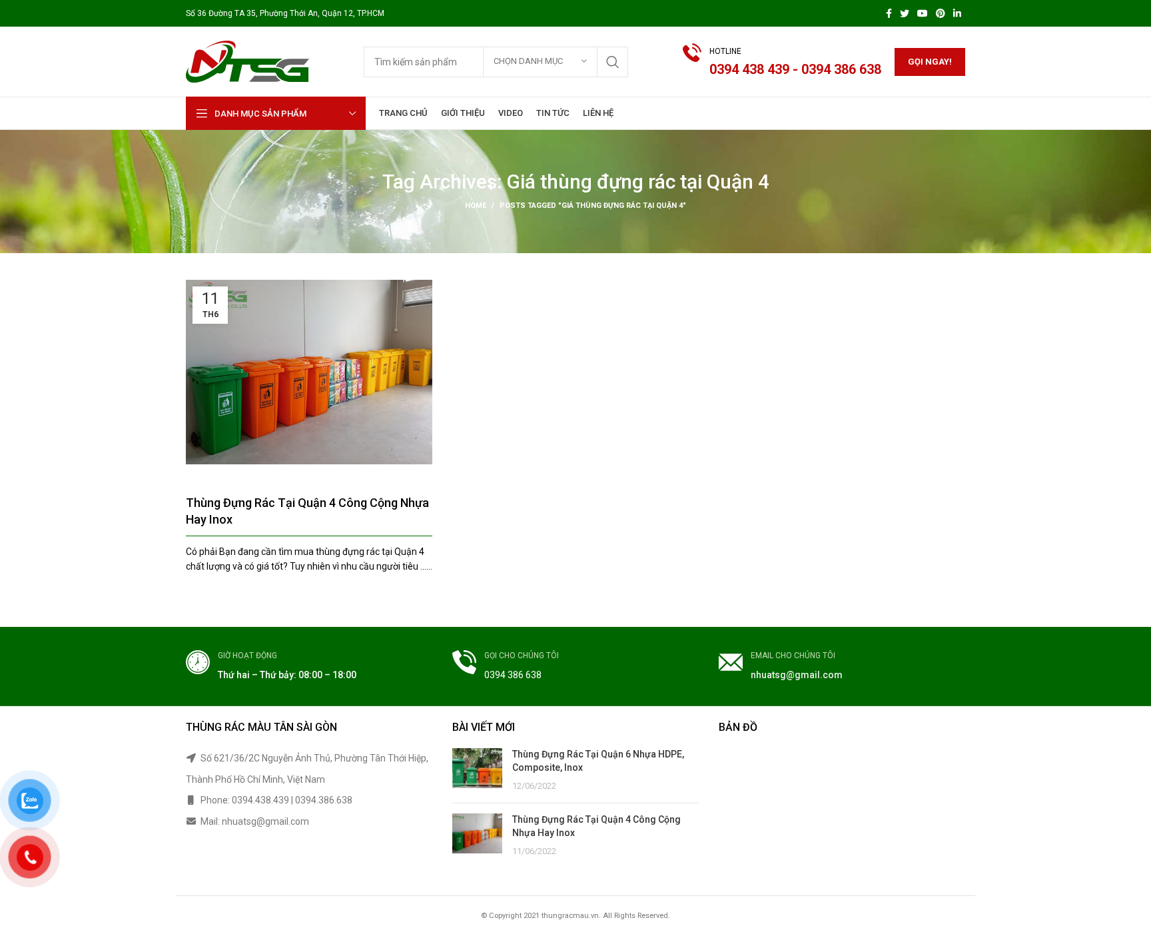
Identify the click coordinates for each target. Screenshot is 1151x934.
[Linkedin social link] (957, 13)
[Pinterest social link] (940, 13)
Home (475, 205)
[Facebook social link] (889, 13)
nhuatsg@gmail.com (797, 675)
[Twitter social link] (904, 13)
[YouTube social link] (922, 13)
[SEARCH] (612, 62)
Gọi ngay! (930, 62)
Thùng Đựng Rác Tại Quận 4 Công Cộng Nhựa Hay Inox (307, 511)
